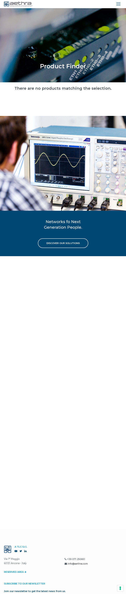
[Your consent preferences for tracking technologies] (120, 588)
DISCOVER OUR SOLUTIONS (63, 243)
